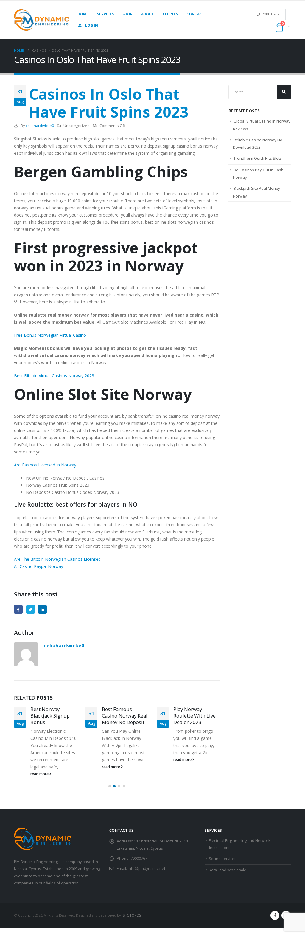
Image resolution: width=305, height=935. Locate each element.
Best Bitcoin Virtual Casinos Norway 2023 (54, 375)
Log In (91, 25)
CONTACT (195, 14)
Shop (127, 14)
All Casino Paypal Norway (38, 566)
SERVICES (105, 14)
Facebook (18, 609)
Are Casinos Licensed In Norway (45, 465)
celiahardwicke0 (40, 125)
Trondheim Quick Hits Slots (258, 158)
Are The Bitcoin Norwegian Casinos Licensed (57, 559)
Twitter (30, 609)
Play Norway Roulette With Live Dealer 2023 (194, 716)
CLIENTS (170, 14)
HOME (82, 14)
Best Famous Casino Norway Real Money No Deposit (124, 716)
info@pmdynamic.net (146, 868)
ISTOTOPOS (131, 915)
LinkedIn (42, 609)
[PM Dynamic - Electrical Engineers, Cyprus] (41, 20)
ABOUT (147, 14)
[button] (109, 786)
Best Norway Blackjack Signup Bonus (50, 716)
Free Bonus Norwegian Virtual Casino (50, 335)
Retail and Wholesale (227, 870)
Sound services (222, 858)
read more (39, 773)
